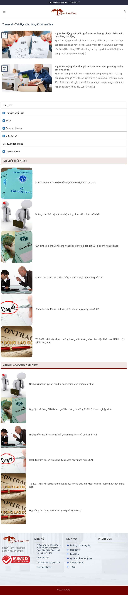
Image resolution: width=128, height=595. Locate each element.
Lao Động (74, 554)
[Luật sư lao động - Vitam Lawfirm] (64, 11)
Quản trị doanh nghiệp (81, 558)
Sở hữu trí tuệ (76, 562)
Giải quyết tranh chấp (12, 144)
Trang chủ (7, 105)
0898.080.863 (43, 557)
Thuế (72, 567)
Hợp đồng (75, 550)
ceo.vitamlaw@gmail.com (48, 562)
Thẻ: (34, 24)
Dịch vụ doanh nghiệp (80, 545)
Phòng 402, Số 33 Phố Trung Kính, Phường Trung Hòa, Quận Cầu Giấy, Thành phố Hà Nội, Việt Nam (49, 549)
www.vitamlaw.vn (44, 567)
